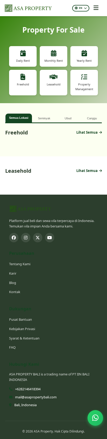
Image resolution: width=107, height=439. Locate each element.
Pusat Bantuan (20, 319)
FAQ (12, 347)
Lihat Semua (87, 132)
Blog (12, 282)
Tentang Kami (19, 264)
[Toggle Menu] (96, 8)
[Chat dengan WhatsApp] (95, 418)
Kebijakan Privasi (22, 328)
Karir (12, 273)
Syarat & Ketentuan (24, 338)
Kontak (14, 291)
